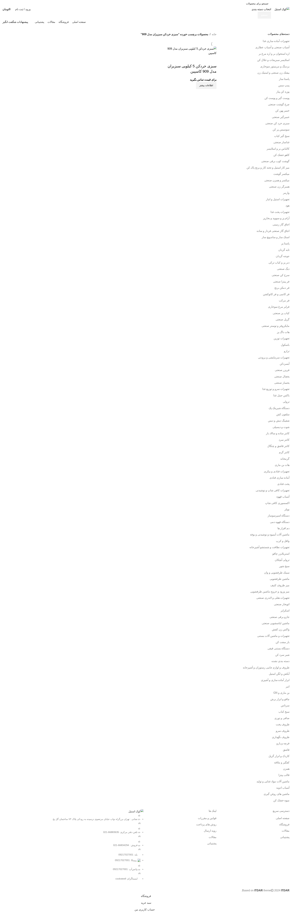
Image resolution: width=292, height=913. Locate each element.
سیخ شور (284, 566)
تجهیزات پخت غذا (280, 212)
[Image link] (135, 811)
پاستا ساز (284, 79)
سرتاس (285, 705)
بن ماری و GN (281, 692)
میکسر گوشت (281, 173)
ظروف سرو (282, 730)
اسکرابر (285, 610)
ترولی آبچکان (282, 559)
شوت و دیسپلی (281, 427)
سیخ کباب (283, 711)
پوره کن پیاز (282, 91)
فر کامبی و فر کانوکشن (276, 294)
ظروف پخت (282, 724)
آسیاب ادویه (282, 787)
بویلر (286, 509)
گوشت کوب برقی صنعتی (275, 161)
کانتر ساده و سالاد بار (277, 433)
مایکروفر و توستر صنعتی (275, 325)
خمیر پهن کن (282, 110)
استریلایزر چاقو (280, 553)
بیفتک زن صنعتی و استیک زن (273, 72)
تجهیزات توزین (281, 338)
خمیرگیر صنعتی (280, 117)
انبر (287, 686)
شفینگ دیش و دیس (278, 420)
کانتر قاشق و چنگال (278, 446)
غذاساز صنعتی (281, 142)
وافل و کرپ (282, 541)
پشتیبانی (284, 837)
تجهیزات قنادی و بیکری (276, 471)
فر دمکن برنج (281, 287)
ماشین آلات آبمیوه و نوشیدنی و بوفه (269, 534)
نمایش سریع (212, 59)
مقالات (285, 830)
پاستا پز (285, 243)
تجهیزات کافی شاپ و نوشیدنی (272, 490)
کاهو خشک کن (281, 154)
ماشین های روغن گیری (276, 794)
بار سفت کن (282, 642)
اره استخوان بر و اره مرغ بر (274, 53)
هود (287, 205)
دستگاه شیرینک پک (279, 408)
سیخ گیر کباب (281, 136)
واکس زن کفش (280, 629)
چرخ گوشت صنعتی (278, 104)
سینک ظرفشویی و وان (276, 572)
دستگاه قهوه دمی (279, 522)
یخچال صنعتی (281, 376)
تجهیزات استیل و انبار (277, 199)
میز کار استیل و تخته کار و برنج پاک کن (268, 167)
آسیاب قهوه (282, 496)
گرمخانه (284, 458)
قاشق (286, 749)
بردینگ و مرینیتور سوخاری (274, 66)
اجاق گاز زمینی (281, 224)
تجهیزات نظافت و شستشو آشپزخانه (269, 547)
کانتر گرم (284, 452)
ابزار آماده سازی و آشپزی (275, 680)
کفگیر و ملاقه (281, 762)
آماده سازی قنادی (279, 477)
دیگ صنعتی (283, 268)
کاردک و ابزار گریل (279, 756)
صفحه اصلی (282, 818)
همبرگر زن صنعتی (279, 186)
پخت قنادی (283, 483)
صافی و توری (281, 718)
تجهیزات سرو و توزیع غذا (275, 389)
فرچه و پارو (282, 743)
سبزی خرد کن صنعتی (277, 123)
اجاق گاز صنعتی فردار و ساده (273, 230)
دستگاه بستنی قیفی (278, 648)
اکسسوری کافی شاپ (277, 503)
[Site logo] (281, 9)
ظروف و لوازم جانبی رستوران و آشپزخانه (266, 667)
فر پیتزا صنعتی (281, 281)
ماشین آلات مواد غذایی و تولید (273, 781)
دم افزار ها (283, 528)
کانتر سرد (284, 439)
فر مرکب (284, 300)
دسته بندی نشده (280, 661)
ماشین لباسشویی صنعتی (275, 623)
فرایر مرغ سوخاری (278, 306)
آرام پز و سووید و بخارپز (276, 218)
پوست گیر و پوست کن (276, 98)
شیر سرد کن (282, 654)
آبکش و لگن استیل (279, 673)
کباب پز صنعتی (281, 313)
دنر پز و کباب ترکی (279, 262)
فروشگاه (284, 824)
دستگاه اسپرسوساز (278, 515)
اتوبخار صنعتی (281, 604)
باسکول (285, 344)
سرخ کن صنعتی (280, 275)
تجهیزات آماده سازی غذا (276, 41)
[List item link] (73, 847)
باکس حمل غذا (281, 395)
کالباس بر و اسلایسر (278, 148)
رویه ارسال (210, 830)
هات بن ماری (282, 465)
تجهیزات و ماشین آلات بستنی (273, 635)
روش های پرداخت (206, 824)
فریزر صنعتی (282, 370)
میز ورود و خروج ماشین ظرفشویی (269, 591)
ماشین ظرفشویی (279, 578)
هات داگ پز (283, 332)
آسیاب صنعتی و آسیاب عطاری (272, 47)
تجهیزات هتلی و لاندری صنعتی (272, 597)
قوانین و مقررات (207, 818)
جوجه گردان (282, 256)
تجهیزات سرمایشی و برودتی (273, 357)
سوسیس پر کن (281, 129)
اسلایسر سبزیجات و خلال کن (273, 60)
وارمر (286, 192)
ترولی (286, 401)
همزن (286, 768)
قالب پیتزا (283, 775)
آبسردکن (284, 363)
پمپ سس (283, 85)
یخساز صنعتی (281, 382)
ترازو (286, 351)
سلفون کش (282, 414)
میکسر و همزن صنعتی (276, 180)
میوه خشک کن (281, 800)
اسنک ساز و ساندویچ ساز (275, 237)
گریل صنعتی (282, 319)
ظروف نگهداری (280, 737)
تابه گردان (283, 249)
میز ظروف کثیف (279, 585)
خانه (214, 34)
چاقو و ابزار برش (279, 699)
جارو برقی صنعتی (279, 616)
